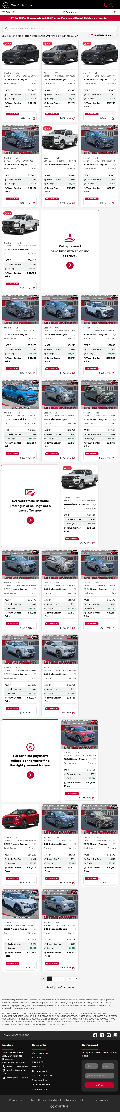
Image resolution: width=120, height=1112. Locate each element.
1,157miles (31, 933)
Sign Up (99, 1085)
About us (37, 1057)
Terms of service (41, 1084)
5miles (33, 83)
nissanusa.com (40, 1089)
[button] (105, 5)
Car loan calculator (42, 1075)
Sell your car (38, 1066)
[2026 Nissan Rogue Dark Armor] (20, 54)
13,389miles (30, 423)
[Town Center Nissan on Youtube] (107, 1035)
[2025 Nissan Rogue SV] (20, 904)
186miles (32, 253)
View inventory (40, 1053)
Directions (37, 1062)
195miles (71, 168)
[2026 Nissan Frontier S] (60, 139)
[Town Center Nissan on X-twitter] (100, 1035)
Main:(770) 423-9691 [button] (17, 1066)
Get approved (39, 1071)
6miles (72, 338)
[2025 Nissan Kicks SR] (20, 394)
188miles (91, 508)
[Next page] (76, 979)
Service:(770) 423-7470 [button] (14, 1072)
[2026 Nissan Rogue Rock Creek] (99, 309)
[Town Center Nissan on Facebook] (94, 1035)
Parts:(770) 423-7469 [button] (17, 1077)
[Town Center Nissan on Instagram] (114, 1035)
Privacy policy (39, 1080)
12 (70, 978)
